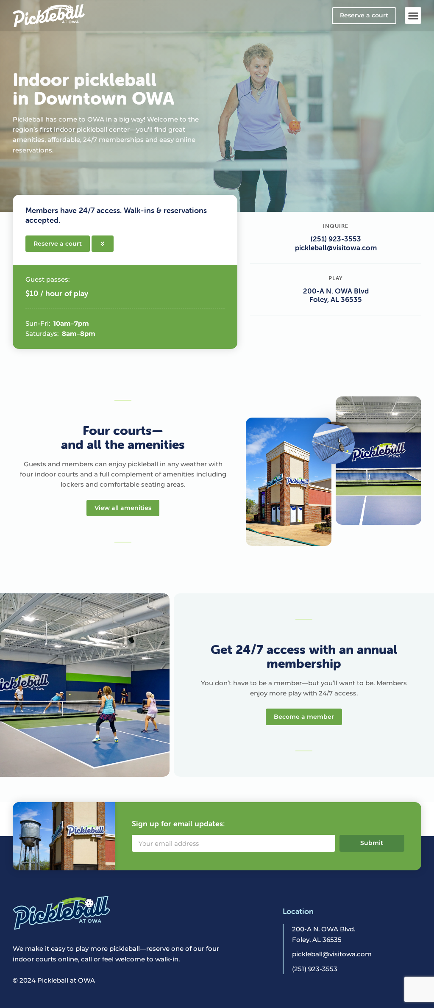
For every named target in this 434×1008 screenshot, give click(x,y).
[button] (413, 15)
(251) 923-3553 (336, 239)
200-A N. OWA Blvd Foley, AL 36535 (336, 295)
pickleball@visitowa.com (336, 247)
